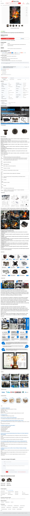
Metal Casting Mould (10, 494)
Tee (22, 491)
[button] (26, 79)
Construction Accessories (11, 491)
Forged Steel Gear (21, 507)
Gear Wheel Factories (16, 505)
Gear (17, 5)
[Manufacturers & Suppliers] (15, 1)
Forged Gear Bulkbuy (19, 509)
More (1, 495)
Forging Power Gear (9, 507)
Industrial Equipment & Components (6, 5)
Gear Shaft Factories (10, 505)
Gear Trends (14, 509)
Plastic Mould (16, 494)
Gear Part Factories (22, 505)
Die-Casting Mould (3, 494)
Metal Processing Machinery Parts (25, 494)
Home (1, 5)
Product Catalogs (11, 490)
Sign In (2, 74)
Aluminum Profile (3, 491)
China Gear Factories (3, 505)
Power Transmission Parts (13, 5)
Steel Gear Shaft (3, 507)
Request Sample (13, 40)
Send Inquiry (7, 38)
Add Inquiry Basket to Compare (15, 28)
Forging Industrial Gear (15, 507)
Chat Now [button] (23, 38)
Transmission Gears (20, 5)
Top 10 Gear (9, 509)
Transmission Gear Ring (4, 509)
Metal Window (16, 491)
